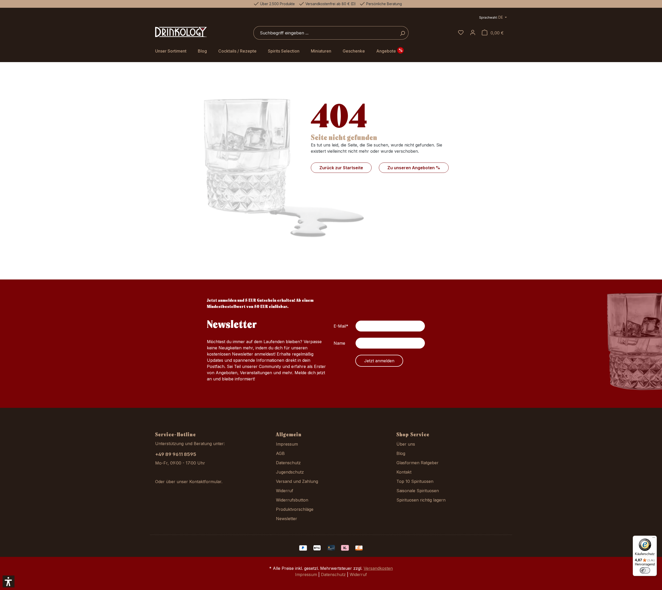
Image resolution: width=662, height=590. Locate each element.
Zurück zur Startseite (341, 167)
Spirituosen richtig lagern (421, 500)
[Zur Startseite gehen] (181, 32)
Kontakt (403, 472)
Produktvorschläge (294, 509)
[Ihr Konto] (473, 33)
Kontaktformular (205, 481)
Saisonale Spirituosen (417, 490)
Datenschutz (288, 462)
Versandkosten (378, 568)
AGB (280, 453)
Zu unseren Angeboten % (413, 167)
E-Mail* (341, 326)
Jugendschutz (290, 472)
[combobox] (325, 33)
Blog (400, 453)
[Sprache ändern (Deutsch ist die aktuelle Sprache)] (493, 18)
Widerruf (284, 490)
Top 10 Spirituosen (414, 481)
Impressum (287, 444)
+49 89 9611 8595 (175, 454)
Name (339, 343)
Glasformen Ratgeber (417, 462)
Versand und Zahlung (297, 481)
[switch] (645, 570)
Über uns (405, 444)
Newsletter (286, 518)
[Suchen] (402, 33)
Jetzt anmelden (379, 360)
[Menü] (654, 539)
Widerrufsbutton (292, 500)
